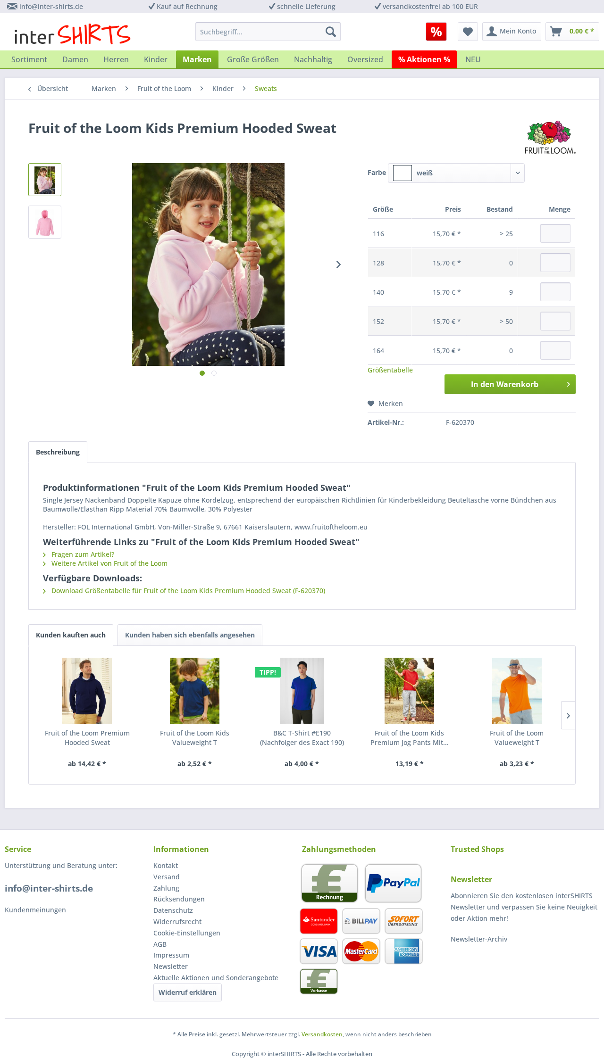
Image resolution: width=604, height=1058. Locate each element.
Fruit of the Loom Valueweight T (517, 737)
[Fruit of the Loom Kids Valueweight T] (195, 691)
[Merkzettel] (468, 31)
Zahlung (166, 888)
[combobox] (456, 173)
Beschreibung (58, 451)
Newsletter (170, 966)
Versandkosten (322, 1034)
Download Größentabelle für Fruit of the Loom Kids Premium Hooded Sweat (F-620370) (187, 590)
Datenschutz (173, 910)
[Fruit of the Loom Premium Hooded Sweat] (87, 691)
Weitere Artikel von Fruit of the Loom (109, 563)
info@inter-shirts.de (51, 6)
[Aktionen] (436, 31)
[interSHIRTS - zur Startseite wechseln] (72, 34)
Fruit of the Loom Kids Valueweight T (194, 737)
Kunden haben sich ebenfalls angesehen (190, 634)
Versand (166, 876)
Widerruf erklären (188, 992)
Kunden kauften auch (71, 634)
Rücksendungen (179, 898)
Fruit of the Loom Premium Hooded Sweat (87, 737)
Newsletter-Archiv (479, 938)
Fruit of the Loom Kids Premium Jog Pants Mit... (409, 737)
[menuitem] (439, 31)
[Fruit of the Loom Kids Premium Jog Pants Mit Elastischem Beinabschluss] (409, 691)
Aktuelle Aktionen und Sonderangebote (215, 977)
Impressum (171, 955)
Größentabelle (390, 369)
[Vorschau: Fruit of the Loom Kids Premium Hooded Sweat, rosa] (44, 179)
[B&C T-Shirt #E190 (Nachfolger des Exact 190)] (302, 691)
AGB (160, 944)
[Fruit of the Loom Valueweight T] (516, 691)
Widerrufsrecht (177, 921)
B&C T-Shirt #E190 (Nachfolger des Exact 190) (302, 737)
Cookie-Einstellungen (186, 932)
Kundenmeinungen (35, 909)
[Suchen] (331, 31)
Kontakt (165, 865)
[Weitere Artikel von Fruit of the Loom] (550, 137)
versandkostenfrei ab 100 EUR (430, 6)
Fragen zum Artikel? (82, 554)
